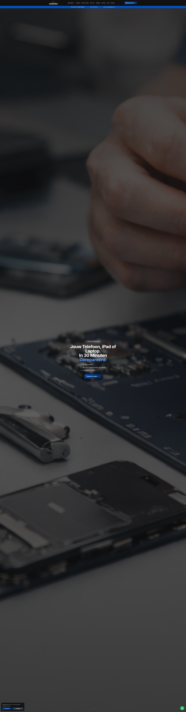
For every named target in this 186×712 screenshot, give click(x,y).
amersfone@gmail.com (110, 7)
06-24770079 (95, 7)
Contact (113, 2)
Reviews (104, 2)
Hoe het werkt (85, 2)
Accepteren (7, 708)
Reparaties (70, 2)
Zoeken (78, 2)
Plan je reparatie (130, 2)
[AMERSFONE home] (53, 3)
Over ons (92, 2)
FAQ (108, 2)
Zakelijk (98, 2)
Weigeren (18, 708)
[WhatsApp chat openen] (182, 708)
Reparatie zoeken (92, 376)
